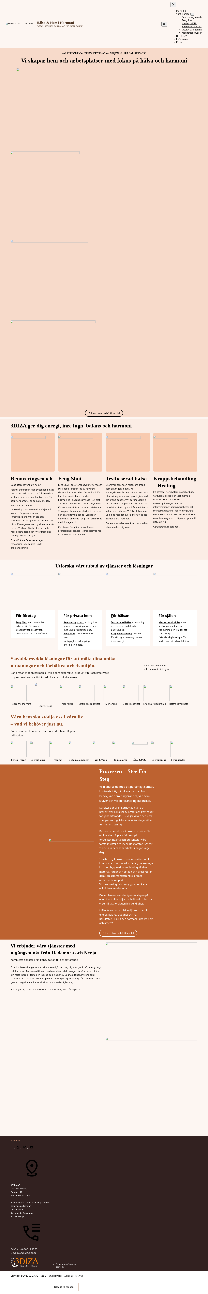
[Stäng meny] (173, 4)
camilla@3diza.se (27, 1252)
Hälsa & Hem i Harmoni (55, 23)
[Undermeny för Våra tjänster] (192, 14)
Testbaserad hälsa (126, 478)
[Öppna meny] (164, 24)
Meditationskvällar (169, 622)
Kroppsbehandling (121, 633)
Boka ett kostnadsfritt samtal (104, 413)
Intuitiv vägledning (170, 637)
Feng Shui (69, 478)
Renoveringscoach (31, 478)
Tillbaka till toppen (64, 1286)
